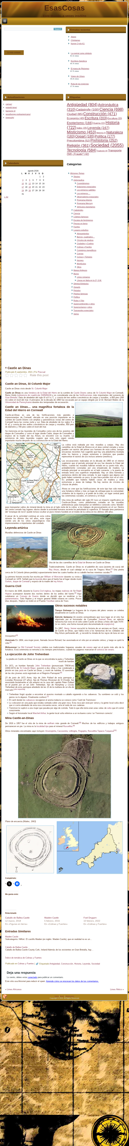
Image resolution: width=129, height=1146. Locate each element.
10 (23, 183)
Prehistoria (104, 140)
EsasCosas (64, 8)
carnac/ (9, 104)
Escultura (114, 118)
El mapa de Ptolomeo (80, 69)
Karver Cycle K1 (78, 44)
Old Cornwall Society (31, 647)
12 (30, 183)
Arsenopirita (50, 731)
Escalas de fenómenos (83, 220)
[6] (61, 672)
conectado (32, 977)
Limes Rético (116, 989)
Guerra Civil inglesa (42, 591)
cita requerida (19, 689)
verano (89, 647)
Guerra (99, 123)
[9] (74, 726)
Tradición (102, 151)
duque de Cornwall (21, 581)
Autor (62, 996)
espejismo (108, 624)
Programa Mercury (85, 203)
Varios (76, 314)
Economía (75, 118)
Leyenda (98, 128)
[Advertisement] (64, 340)
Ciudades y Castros (85, 243)
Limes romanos (83, 277)
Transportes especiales (83, 310)
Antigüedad (82, 104)
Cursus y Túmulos (84, 257)
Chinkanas (75, 40)
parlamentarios (12, 598)
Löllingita (73, 731)
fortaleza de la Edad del (40, 393)
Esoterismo (80, 123)
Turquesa (109, 731)
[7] (48, 696)
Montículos (81, 264)
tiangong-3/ (10, 111)
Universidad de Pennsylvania (18, 402)
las (53, 591)
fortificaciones (86, 395)
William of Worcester (53, 577)
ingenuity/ (10, 118)
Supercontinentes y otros (84, 304)
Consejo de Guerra (29, 596)
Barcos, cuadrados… (86, 237)
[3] (75, 593)
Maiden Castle (51, 917)
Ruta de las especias (80, 84)
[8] (80, 723)
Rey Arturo (54, 569)
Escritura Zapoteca (79, 61)
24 (23, 190)
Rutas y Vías (78, 300)
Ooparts (76, 287)
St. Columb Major (39, 388)
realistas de (67, 591)
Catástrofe (87, 109)
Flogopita (82, 731)
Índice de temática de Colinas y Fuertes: (23, 958)
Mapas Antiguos (80, 270)
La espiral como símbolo (81, 53)
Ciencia (111, 109)
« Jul (6, 197)
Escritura (96, 118)
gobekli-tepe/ (11, 107)
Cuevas (80, 254)
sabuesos (30, 700)
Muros (76, 274)
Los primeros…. (83, 193)
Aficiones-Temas (77, 173)
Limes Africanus (14, 989)
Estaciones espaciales (86, 187)
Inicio (57, 996)
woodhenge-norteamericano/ (18, 114)
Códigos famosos (80, 217)
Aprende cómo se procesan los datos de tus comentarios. (72, 981)
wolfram (50, 723)
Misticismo (81, 132)
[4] (17, 635)
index (82, 128)
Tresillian (50, 601)
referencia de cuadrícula (29, 395)
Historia (77, 964)
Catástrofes (78, 210)
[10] (115, 730)
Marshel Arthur (39, 713)
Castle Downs (80, 393)
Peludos (77, 290)
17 (23, 187)
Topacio (100, 731)
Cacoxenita (62, 731)
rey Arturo (58, 581)
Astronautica (78, 180)
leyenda (38, 579)
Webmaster (69, 996)
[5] (10, 642)
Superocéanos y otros (82, 307)
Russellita (67, 726)
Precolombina (78, 140)
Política (105, 136)
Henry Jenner (70, 628)
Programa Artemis (84, 200)
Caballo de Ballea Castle (17, 917)
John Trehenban (42, 665)
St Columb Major (104, 393)
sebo (109, 708)
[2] (111, 572)
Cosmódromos (83, 183)
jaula (21, 670)
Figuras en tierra (80, 223)
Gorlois (8, 581)
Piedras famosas (80, 294)
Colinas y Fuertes (84, 247)
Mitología (101, 133)
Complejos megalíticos (86, 250)
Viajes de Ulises (78, 76)
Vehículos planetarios (86, 207)
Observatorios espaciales (87, 197)
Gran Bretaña (11, 397)
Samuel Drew (105, 619)
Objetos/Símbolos (81, 284)
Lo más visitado (14, 52)
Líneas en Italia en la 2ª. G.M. (89, 280)
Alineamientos (83, 234)
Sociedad (107, 145)
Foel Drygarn (90, 917)
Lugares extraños (80, 230)
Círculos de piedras (85, 240)
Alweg (73, 37)
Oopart (84, 136)
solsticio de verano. (106, 649)
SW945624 (46, 395)
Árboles (76, 177)
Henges (80, 260)
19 (30, 187)
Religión (78, 145)
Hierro (54, 393)
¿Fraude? (80, 154)
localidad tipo (43, 726)
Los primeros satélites (86, 190)
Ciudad (75, 114)
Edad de (81, 562)
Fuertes (76, 227)
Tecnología (81, 150)
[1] (112, 569)
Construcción (100, 114)
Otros (79, 267)
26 (30, 190)
